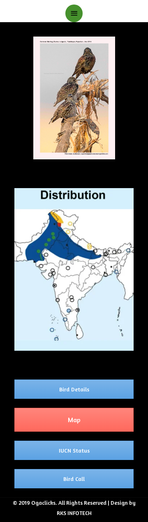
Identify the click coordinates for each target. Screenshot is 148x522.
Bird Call (74, 478)
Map (74, 420)
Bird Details (74, 389)
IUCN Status (74, 450)
